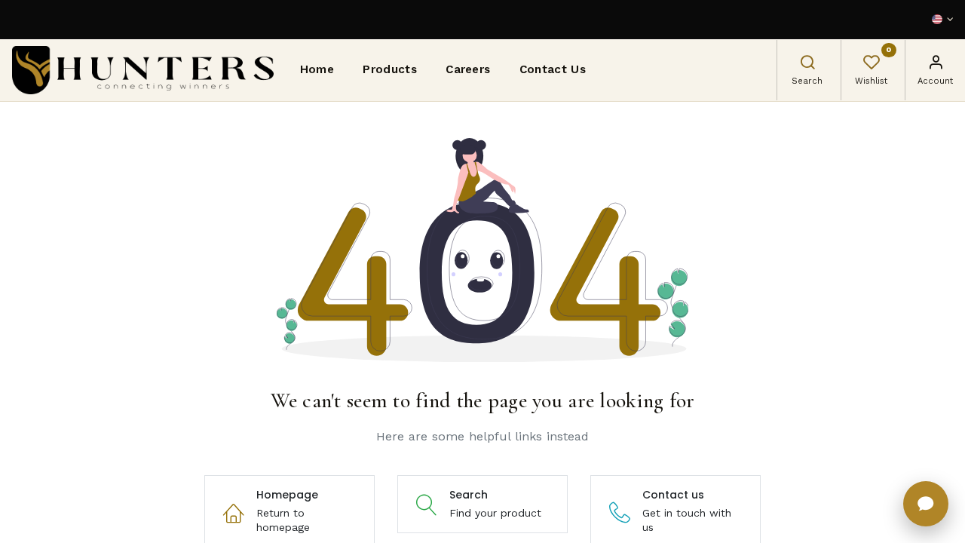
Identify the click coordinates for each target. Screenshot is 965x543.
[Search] (807, 64)
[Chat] (925, 503)
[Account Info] (935, 64)
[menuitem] (317, 70)
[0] (871, 64)
